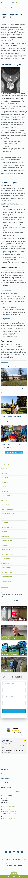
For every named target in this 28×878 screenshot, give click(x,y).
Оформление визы (6, 787)
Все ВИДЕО (15, 600)
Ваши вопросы (5, 782)
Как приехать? (5, 769)
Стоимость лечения (6, 773)
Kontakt (20, 865)
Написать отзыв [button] (16, 735)
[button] (1, 2)
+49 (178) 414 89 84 (11, 811)
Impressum (12, 863)
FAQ (5, 863)
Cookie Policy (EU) (11, 865)
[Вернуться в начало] (14, 2)
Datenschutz (20, 863)
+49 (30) (10, 806)
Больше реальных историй (15, 452)
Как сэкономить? (5, 778)
